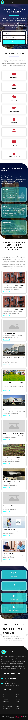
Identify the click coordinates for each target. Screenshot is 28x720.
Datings (18, 699)
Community (6, 699)
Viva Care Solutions (10, 529)
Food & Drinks (6, 704)
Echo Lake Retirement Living (13, 433)
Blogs (17, 694)
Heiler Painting (8, 553)
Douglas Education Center (13, 285)
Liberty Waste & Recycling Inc (13, 408)
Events (17, 701)
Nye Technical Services (12, 481)
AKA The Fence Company (12, 457)
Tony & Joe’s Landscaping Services (13, 383)
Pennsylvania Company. (17, 716)
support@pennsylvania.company (13, 681)
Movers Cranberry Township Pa (14, 357)
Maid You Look (8, 505)
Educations (6, 701)
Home (5, 694)
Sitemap (17, 717)
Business (5, 696)
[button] (27, 635)
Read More (6, 291)
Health (17, 704)
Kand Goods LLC (9, 333)
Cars (17, 696)
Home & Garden (7, 706)
